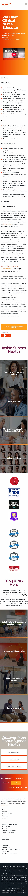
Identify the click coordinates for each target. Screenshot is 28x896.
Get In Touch (15, 783)
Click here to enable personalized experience (14, 327)
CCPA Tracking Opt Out (20, 890)
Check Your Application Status (9, 853)
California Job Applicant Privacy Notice (19, 892)
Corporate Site (5, 851)
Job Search (4, 811)
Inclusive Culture (6, 834)
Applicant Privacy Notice (6, 892)
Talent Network (7, 224)
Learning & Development (8, 832)
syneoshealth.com (4, 805)
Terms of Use (20, 888)
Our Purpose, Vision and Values (10, 830)
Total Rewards (5, 837)
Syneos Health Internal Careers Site (10, 849)
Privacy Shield (12, 890)
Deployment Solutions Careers (14, 766)
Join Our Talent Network (8, 813)
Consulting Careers (14, 759)
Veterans (4, 818)
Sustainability (5, 839)
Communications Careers (14, 752)
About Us (4, 828)
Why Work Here (6, 826)
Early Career (5, 816)
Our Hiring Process (6, 847)
